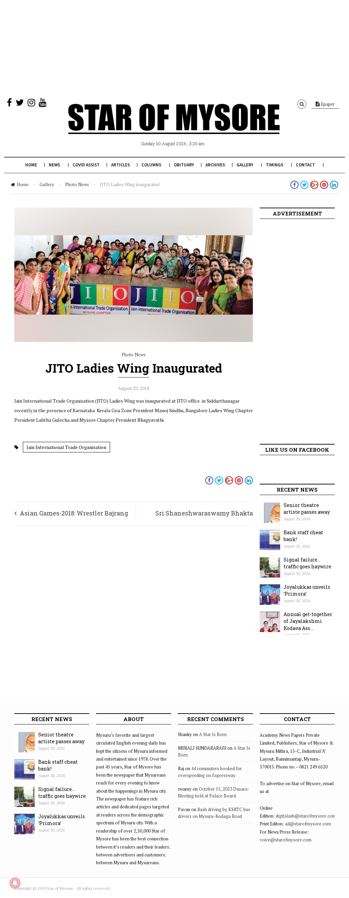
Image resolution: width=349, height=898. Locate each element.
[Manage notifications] (15, 883)
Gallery (245, 165)
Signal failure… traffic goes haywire (307, 563)
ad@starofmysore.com (308, 824)
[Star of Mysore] (173, 127)
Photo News (77, 184)
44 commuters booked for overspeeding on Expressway (210, 771)
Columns (151, 165)
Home (31, 165)
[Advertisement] (174, 47)
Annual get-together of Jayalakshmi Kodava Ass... (308, 621)
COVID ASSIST (86, 165)
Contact (305, 165)
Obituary (184, 165)
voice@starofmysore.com (286, 840)
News (54, 165)
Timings (274, 165)
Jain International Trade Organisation (66, 447)
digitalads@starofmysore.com (306, 816)
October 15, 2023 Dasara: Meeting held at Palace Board (213, 792)
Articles (120, 165)
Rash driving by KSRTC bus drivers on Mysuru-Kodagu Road (214, 812)
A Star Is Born (213, 734)
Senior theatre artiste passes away (307, 508)
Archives (215, 165)
